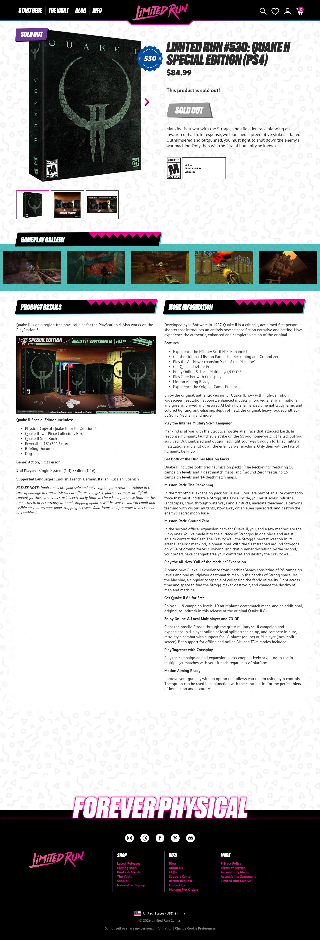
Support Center (180, 876)
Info (97, 10)
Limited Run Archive (236, 881)
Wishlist (275, 11)
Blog (80, 10)
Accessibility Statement (238, 876)
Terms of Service (233, 867)
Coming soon (127, 867)
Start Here (30, 10)
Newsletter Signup (131, 885)
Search (263, 11)
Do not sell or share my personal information (138, 928)
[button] (23, 101)
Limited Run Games (160, 11)
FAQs (173, 872)
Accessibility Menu (235, 872)
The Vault (59, 10)
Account (287, 11)
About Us (176, 867)
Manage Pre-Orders (183, 889)
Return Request (180, 881)
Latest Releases (128, 863)
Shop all (123, 881)
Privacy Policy (231, 863)
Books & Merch (128, 872)
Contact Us (177, 885)
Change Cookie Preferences (195, 928)
